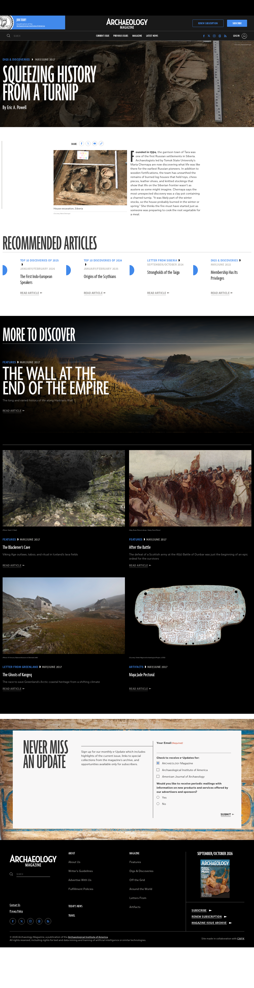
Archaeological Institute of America (185, 770)
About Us (74, 862)
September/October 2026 (215, 854)
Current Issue (102, 36)
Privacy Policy (16, 911)
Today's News (75, 906)
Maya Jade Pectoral (141, 675)
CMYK (240, 938)
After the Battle (140, 547)
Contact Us (15, 905)
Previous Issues (120, 36)
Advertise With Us (79, 880)
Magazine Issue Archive (209, 923)
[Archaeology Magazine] (33, 867)
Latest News (152, 36)
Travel (71, 916)
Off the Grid (137, 880)
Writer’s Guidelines (80, 871)
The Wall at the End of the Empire (56, 381)
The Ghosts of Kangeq (17, 675)
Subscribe (237, 23)
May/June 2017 (45, 59)
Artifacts (134, 907)
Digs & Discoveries (16, 59)
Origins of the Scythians (100, 277)
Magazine (177, 763)
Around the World (140, 889)
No (164, 804)
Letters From (137, 898)
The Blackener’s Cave (16, 547)
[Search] (8, 36)
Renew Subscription (208, 23)
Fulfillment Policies (80, 889)
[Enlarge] (122, 154)
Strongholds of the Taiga (163, 272)
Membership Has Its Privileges (224, 275)
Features (135, 862)
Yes (164, 798)
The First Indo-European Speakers (36, 280)
